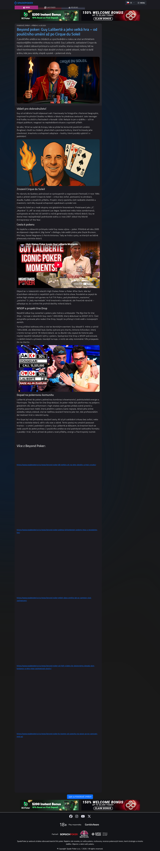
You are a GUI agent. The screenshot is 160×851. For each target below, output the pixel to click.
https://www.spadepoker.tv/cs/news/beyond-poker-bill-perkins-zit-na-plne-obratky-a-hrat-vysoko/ (56, 464)
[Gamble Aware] (92, 824)
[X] (89, 816)
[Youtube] (83, 816)
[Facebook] (71, 816)
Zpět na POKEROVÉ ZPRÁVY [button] (80, 796)
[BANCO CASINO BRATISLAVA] (84, 834)
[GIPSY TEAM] (99, 834)
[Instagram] (76, 816)
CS (131, 2)
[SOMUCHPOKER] (69, 834)
